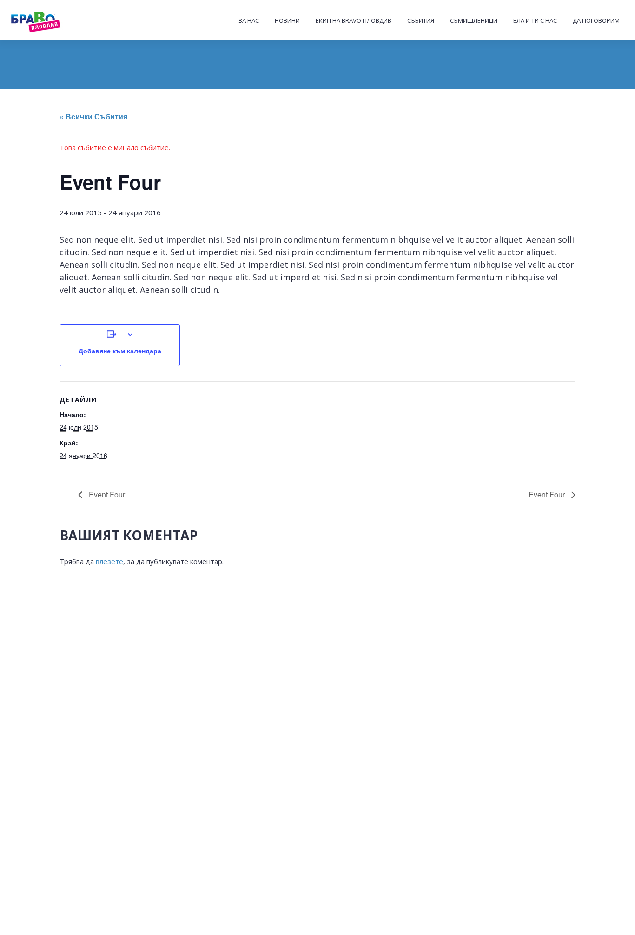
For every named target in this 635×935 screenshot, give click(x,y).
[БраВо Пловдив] (53, 20)
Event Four (106, 494)
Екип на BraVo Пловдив (353, 20)
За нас (248, 20)
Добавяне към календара (120, 350)
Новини (287, 20)
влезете (109, 561)
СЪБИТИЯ (420, 20)
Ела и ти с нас (535, 20)
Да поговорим (596, 20)
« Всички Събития (93, 116)
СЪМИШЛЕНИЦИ (473, 20)
